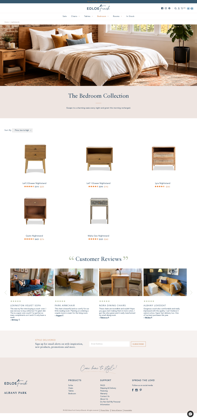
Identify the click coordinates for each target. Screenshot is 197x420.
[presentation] (6, 292)
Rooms (117, 16)
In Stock (130, 16)
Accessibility (128, 410)
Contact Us (104, 396)
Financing (104, 391)
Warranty (103, 394)
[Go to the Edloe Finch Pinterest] (169, 8)
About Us (104, 399)
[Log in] (179, 8)
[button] (190, 414)
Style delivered (45, 340)
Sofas (70, 385)
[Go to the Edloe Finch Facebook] (162, 8)
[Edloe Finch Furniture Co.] (98, 6)
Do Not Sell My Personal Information (110, 403)
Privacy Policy (105, 410)
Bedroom (103, 16)
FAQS (102, 385)
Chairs (75, 16)
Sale (65, 16)
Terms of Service (116, 410)
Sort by (8, 130)
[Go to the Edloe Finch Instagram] (166, 8)
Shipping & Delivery (108, 388)
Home (7, 22)
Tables (88, 16)
